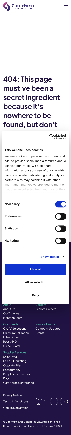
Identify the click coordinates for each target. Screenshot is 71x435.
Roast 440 (10, 341)
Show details (50, 257)
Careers (41, 304)
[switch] (60, 216)
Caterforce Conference (18, 383)
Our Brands (10, 324)
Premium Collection (16, 333)
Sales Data (10, 357)
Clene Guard (11, 346)
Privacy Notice (12, 395)
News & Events (45, 324)
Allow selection (35, 282)
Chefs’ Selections (14, 328)
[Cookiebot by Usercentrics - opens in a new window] (50, 136)
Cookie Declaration (15, 408)
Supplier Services (14, 352)
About (7, 304)
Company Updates (48, 328)
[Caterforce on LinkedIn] (63, 401)
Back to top (40, 401)
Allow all (35, 269)
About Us (9, 309)
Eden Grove (11, 337)
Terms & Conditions (15, 401)
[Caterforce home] (19, 6)
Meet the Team (12, 317)
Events (40, 333)
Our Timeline (11, 313)
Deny (35, 295)
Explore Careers (46, 309)
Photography (11, 370)
